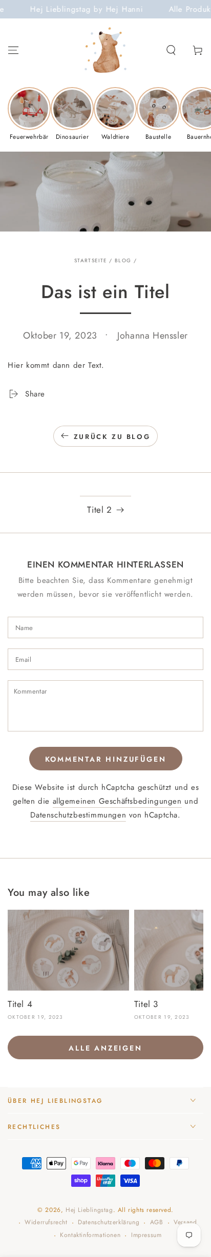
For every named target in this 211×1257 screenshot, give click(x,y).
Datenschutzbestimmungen (78, 815)
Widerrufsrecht (46, 1222)
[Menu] (13, 50)
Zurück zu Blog (112, 437)
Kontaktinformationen (90, 1235)
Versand (185, 1222)
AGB (156, 1222)
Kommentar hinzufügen (105, 759)
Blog (123, 260)
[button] (171, 50)
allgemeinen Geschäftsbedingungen (117, 801)
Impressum (146, 1235)
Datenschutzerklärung (108, 1222)
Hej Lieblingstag (89, 1209)
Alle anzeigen (105, 1048)
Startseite (90, 260)
